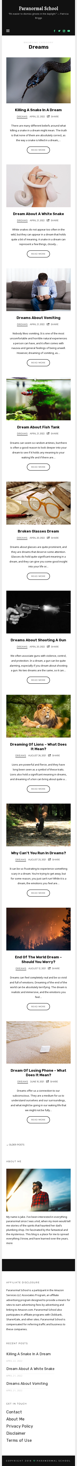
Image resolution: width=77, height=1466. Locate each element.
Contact (14, 1412)
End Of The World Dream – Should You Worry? (38, 959)
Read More (38, 150)
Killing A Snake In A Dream (38, 110)
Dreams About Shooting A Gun (38, 640)
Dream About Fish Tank (38, 427)
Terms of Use (19, 1440)
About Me (15, 1419)
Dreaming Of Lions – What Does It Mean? (38, 746)
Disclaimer (16, 1433)
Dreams (22, 116)
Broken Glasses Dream (38, 531)
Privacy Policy (19, 1426)
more (9, 1243)
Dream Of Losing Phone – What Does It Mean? (38, 1072)
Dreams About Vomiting (38, 318)
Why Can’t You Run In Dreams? (38, 853)
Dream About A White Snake (38, 214)
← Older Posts (15, 1144)
